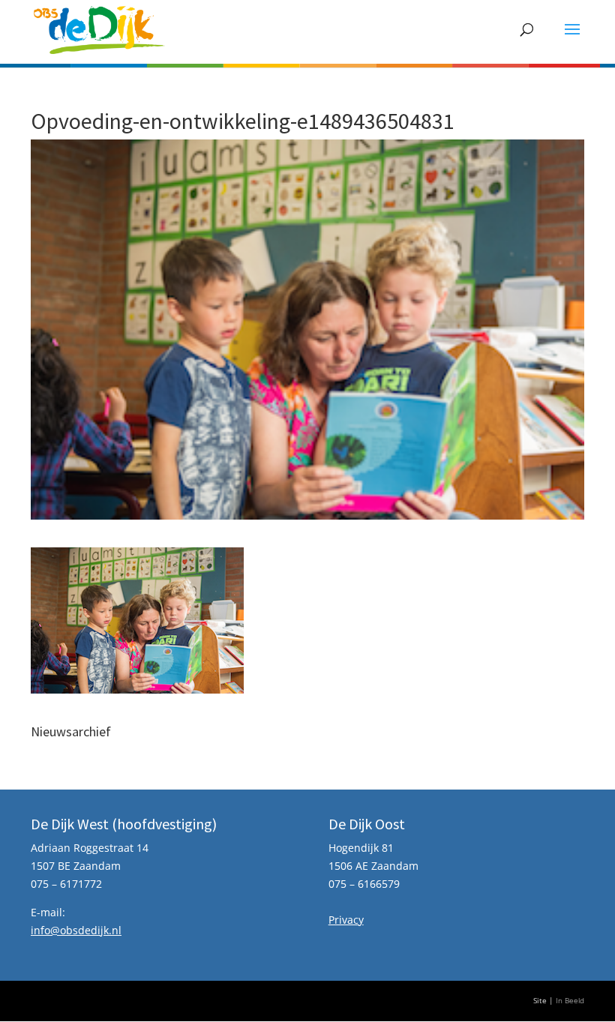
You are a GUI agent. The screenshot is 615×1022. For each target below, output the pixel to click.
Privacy (346, 920)
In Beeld (570, 1001)
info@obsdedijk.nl (76, 930)
